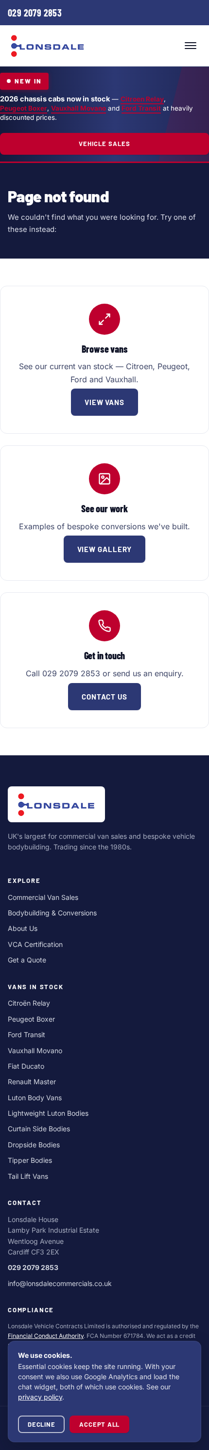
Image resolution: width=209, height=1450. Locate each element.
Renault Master (32, 1081)
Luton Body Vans (35, 1097)
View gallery (104, 549)
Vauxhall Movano (78, 108)
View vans (104, 402)
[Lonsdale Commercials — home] (47, 45)
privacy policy (40, 1397)
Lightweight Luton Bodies (48, 1113)
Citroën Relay (29, 1003)
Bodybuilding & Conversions (52, 913)
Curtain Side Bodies (39, 1128)
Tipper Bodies (30, 1160)
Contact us (104, 696)
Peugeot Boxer (23, 108)
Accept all (99, 1424)
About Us (22, 928)
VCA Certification (35, 944)
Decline (41, 1424)
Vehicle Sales (105, 143)
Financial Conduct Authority (46, 1335)
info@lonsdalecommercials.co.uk (60, 1283)
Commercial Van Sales (43, 897)
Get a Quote (27, 960)
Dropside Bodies (34, 1144)
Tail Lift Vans (28, 1176)
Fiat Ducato (26, 1066)
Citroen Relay (142, 99)
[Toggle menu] (190, 45)
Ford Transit (141, 108)
